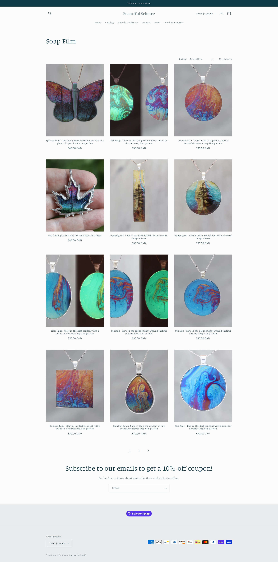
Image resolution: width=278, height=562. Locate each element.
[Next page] (148, 450)
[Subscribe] (165, 488)
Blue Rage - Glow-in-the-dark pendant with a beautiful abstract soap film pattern (203, 427)
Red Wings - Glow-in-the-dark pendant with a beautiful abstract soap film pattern (139, 142)
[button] (50, 13)
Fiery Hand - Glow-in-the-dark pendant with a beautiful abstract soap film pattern (75, 332)
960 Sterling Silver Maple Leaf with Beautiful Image (74, 235)
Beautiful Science (60, 555)
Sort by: (183, 59)
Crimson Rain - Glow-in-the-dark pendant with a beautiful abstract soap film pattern (203, 142)
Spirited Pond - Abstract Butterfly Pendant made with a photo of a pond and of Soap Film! (75, 142)
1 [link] (130, 450)
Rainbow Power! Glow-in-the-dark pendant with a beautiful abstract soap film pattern (139, 427)
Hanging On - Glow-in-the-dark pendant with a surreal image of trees (139, 237)
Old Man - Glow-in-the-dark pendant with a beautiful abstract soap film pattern (139, 332)
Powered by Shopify (78, 555)
